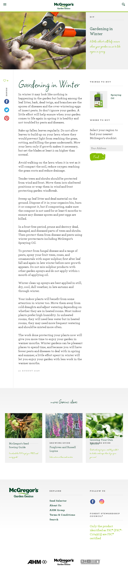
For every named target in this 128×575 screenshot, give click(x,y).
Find (96, 156)
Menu (4, 4)
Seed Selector (58, 500)
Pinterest (6, 118)
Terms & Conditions (62, 514)
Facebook (6, 101)
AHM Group (57, 510)
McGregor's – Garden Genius (64, 6)
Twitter (6, 109)
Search (123, 4)
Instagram (101, 501)
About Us (55, 505)
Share (7, 90)
